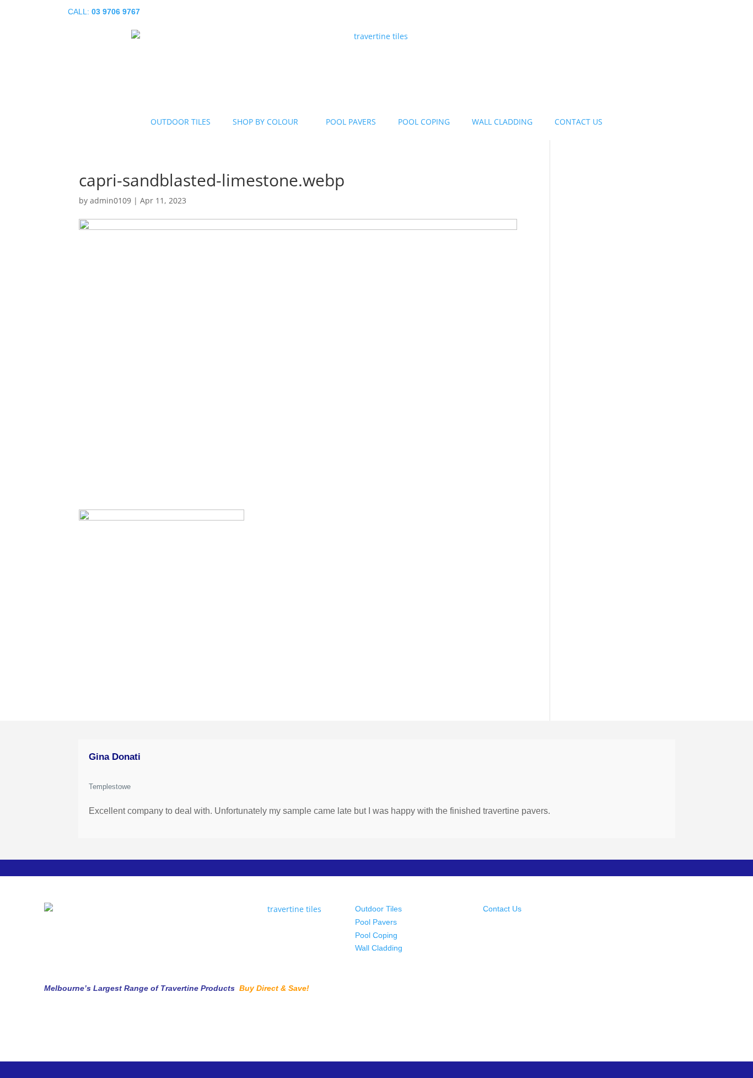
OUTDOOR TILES (180, 121)
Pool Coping (376, 935)
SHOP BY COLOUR (265, 121)
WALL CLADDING (502, 121)
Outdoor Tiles (378, 908)
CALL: (104, 11)
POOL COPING (424, 121)
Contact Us (502, 908)
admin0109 (110, 200)
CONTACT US (579, 121)
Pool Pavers (376, 922)
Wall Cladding (378, 947)
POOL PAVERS (351, 121)
